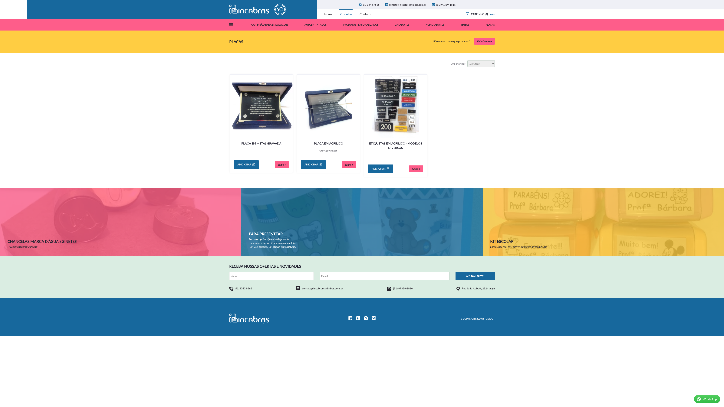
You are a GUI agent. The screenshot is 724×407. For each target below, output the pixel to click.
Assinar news (475, 276)
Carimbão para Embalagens (269, 24)
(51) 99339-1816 (446, 4)
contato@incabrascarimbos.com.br (407, 4)
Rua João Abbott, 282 (478, 288)
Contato (365, 14)
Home (328, 14)
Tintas (465, 24)
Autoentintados (315, 24)
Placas (490, 24)
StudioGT (489, 318)
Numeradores (435, 24)
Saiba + (282, 164)
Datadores (402, 24)
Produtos (346, 14)
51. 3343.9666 (371, 4)
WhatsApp (710, 399)
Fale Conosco (484, 41)
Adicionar (244, 164)
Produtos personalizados (360, 24)
